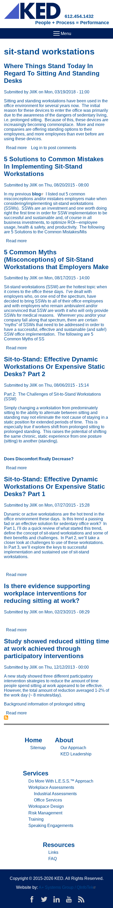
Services (35, 773)
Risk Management (45, 813)
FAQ (52, 858)
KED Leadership (75, 754)
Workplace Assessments (51, 787)
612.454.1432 (79, 16)
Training (36, 819)
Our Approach (73, 747)
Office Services (48, 800)
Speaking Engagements (50, 825)
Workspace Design (46, 806)
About (64, 740)
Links (53, 852)
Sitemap (38, 747)
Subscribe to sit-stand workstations (6, 717)
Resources (59, 844)
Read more (16, 147)
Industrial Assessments (55, 793)
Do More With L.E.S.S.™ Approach (60, 781)
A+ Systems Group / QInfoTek (66, 887)
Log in (37, 147)
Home (33, 740)
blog (36, 194)
